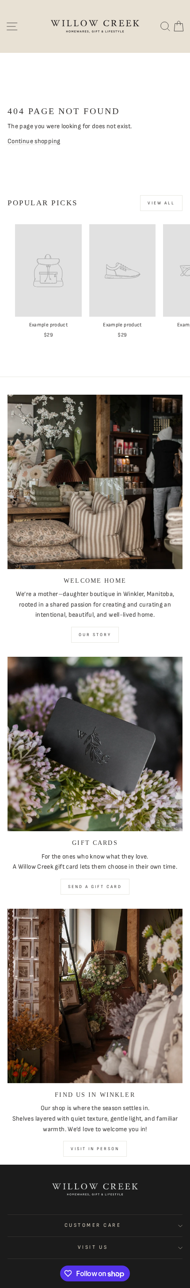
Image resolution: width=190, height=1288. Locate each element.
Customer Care (93, 1225)
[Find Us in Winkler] (95, 996)
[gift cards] (95, 744)
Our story (95, 634)
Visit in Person (95, 1148)
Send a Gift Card (95, 886)
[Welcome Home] (95, 482)
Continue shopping (34, 141)
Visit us (93, 1247)
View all (161, 203)
